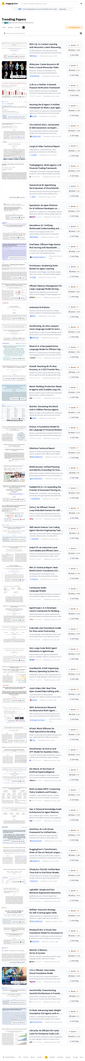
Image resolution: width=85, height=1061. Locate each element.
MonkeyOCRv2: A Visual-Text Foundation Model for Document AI (46, 931)
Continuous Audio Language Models (37, 589)
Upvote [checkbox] (75, 45)
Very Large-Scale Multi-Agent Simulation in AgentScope (43, 649)
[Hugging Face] (46, 1057)
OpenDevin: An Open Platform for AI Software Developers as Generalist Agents (43, 207)
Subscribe (62, 9)
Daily (4, 27)
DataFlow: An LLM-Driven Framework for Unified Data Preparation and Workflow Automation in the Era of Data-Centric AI (43, 831)
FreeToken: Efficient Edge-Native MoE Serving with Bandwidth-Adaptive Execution (44, 246)
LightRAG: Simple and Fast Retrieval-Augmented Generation (45, 891)
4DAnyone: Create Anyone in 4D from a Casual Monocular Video (44, 66)
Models (52, 1057)
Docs (81, 1057)
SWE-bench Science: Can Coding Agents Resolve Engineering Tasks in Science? (45, 529)
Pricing (75, 1057)
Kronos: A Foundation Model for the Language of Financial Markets (45, 428)
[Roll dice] (80, 33)
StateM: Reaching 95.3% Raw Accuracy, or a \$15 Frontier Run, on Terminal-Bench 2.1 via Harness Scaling (46, 368)
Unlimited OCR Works (39, 307)
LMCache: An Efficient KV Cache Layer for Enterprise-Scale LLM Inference (44, 1032)
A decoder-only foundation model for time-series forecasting (45, 629)
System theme (10, 1057)
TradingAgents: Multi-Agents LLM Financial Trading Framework (45, 166)
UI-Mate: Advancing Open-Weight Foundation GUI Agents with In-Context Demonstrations (45, 1012)
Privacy (25, 1057)
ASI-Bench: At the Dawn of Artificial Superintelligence (41, 770)
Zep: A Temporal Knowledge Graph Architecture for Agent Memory (45, 810)
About (33, 1057)
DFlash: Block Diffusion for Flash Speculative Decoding (42, 730)
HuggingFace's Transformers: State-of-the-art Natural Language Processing (45, 851)
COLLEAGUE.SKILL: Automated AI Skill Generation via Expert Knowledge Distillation (44, 126)
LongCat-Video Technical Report (44, 146)
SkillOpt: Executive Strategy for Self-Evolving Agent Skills (43, 911)
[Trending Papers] (23, 27)
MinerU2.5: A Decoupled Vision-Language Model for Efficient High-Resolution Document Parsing (45, 348)
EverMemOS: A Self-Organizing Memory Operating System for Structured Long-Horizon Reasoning (44, 670)
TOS (19, 1057)
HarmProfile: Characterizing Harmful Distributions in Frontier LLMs (45, 992)
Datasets (60, 1057)
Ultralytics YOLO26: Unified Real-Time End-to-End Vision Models (44, 871)
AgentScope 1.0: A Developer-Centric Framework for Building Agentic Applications (44, 609)
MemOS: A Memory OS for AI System (38, 951)
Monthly (17, 27)
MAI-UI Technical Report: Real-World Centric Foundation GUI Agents (43, 569)
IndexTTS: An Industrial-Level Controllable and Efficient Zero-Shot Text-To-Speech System (44, 549)
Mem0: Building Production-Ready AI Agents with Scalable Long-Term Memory (45, 388)
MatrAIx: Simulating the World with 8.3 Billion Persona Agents (44, 408)
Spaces (68, 1057)
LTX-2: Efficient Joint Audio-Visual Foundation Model (42, 972)
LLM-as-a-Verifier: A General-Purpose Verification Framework (44, 86)
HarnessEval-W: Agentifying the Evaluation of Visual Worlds (44, 186)
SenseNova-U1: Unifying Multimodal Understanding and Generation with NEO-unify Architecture (44, 227)
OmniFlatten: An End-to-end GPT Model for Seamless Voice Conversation (43, 750)
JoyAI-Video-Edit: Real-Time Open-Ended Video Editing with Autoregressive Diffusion (44, 690)
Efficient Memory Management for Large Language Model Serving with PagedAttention (45, 287)
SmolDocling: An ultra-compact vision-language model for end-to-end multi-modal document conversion (45, 327)
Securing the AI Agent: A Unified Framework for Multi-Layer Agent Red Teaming (45, 106)
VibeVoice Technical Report (42, 448)
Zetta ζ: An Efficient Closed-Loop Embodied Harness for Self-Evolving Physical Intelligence (45, 509)
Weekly (10, 27)
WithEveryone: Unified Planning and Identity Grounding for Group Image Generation (45, 468)
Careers (39, 1057)
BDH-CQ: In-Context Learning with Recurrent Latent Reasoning (45, 46)
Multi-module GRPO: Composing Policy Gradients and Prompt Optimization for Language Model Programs (45, 791)
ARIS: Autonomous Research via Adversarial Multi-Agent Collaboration (42, 709)
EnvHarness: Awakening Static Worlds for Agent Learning (43, 267)
